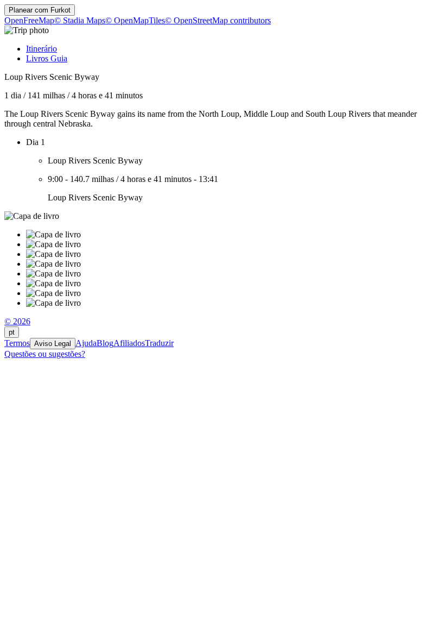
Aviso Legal (52, 344)
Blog (105, 343)
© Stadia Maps (79, 20)
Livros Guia (46, 58)
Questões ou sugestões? (44, 354)
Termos (17, 343)
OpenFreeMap (29, 20)
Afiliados (129, 343)
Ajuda (86, 343)
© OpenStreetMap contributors (218, 20)
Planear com (40, 10)
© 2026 (17, 321)
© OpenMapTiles (135, 20)
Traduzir (159, 343)
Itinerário (41, 48)
